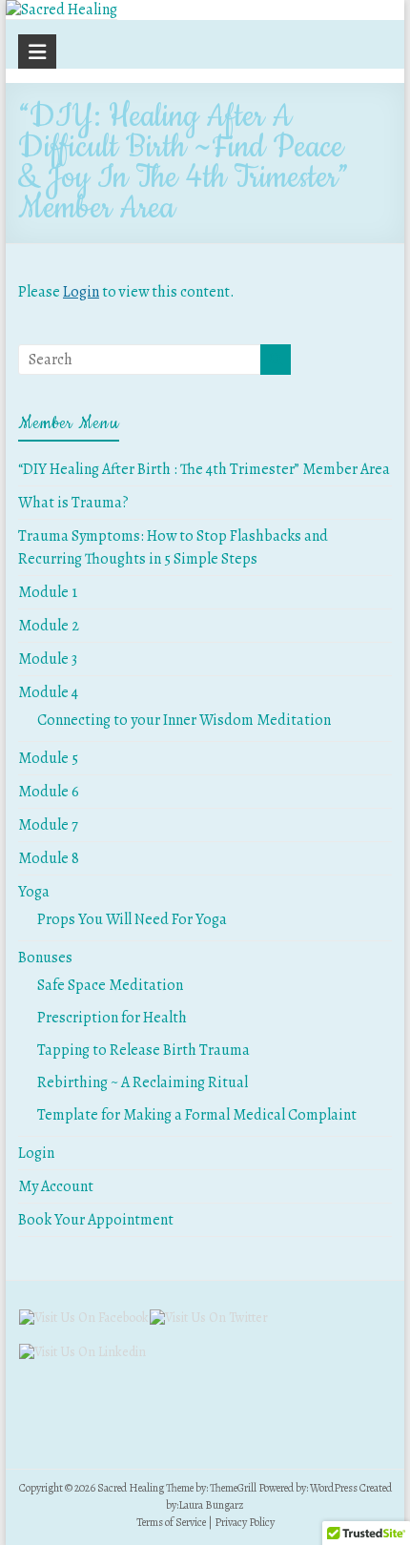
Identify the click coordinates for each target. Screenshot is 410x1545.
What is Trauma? (73, 502)
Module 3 (47, 659)
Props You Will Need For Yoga (132, 919)
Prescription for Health (112, 1017)
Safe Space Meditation (110, 985)
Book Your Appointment (96, 1219)
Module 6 (48, 791)
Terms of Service (171, 1522)
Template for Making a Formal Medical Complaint (197, 1114)
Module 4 (48, 692)
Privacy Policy (245, 1522)
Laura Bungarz (211, 1505)
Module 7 (48, 824)
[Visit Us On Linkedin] (82, 1352)
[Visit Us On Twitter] (208, 1317)
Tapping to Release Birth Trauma (143, 1050)
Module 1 (47, 592)
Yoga (34, 891)
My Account (55, 1186)
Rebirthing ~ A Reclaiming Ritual (142, 1082)
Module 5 (48, 758)
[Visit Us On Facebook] (83, 1317)
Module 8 (48, 858)
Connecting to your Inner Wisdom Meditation (184, 720)
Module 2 (48, 625)
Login (81, 291)
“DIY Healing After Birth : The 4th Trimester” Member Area (204, 469)
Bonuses (45, 957)
